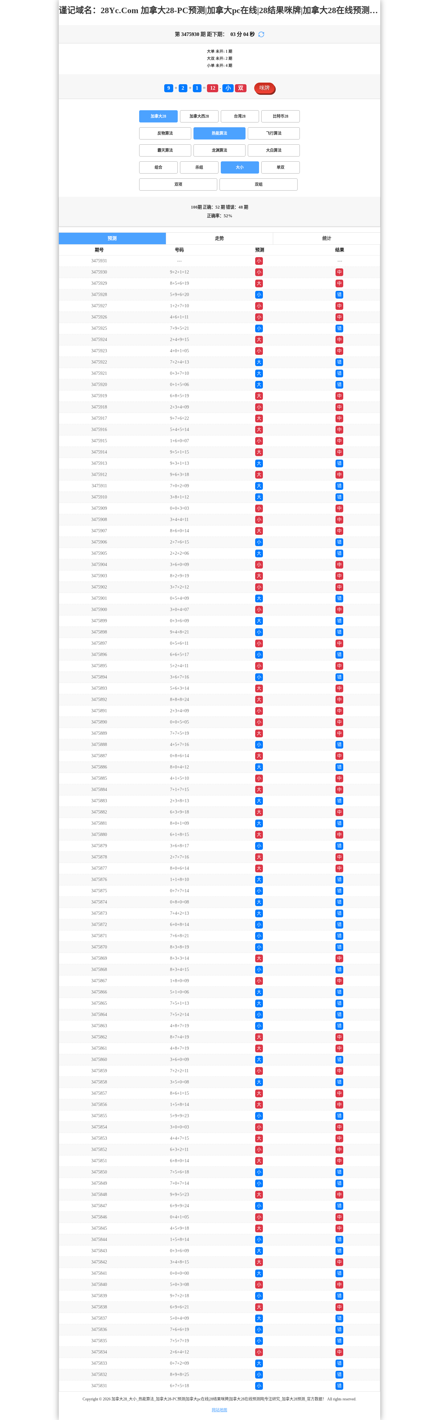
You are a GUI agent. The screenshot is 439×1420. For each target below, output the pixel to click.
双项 (178, 184)
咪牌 (264, 88)
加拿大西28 (199, 116)
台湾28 (240, 116)
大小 (240, 167)
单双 (280, 167)
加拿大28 (158, 116)
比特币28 (280, 116)
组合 (158, 167)
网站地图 (219, 1410)
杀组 (199, 167)
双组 (259, 184)
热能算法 (219, 133)
